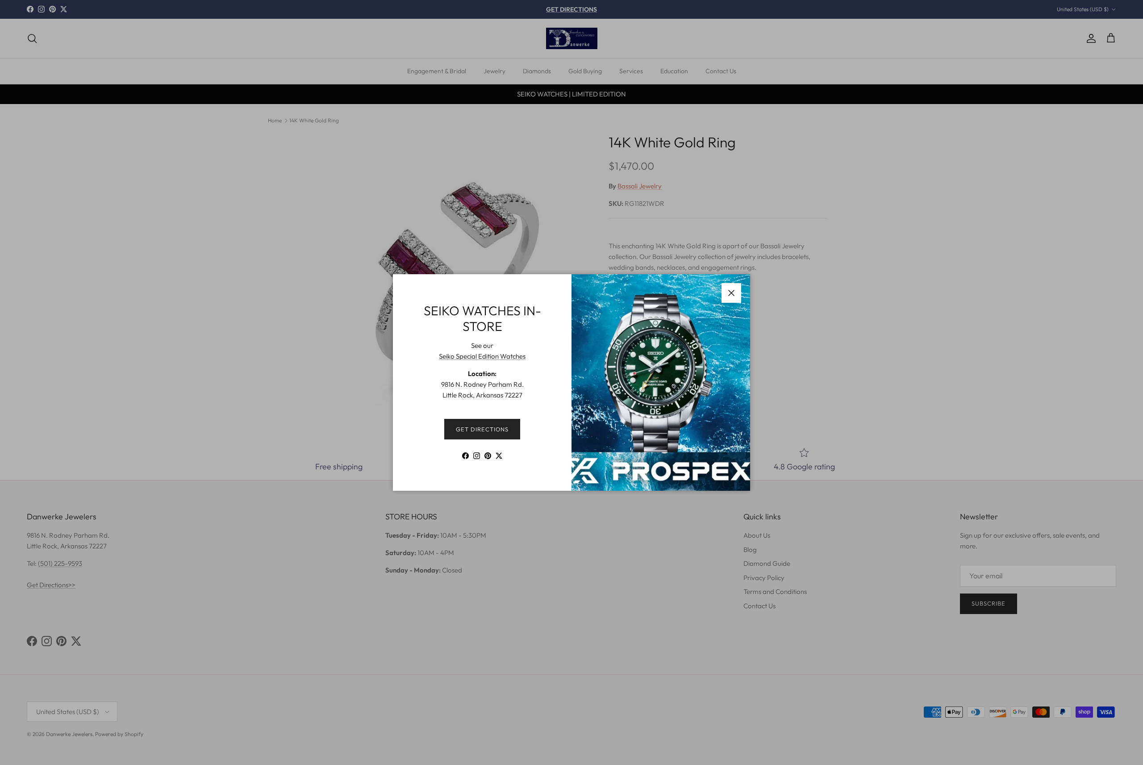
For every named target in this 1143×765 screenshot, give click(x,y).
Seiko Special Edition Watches (482, 356)
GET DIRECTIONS (482, 429)
